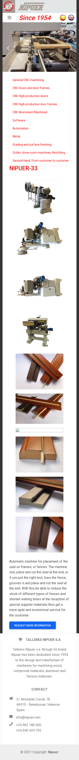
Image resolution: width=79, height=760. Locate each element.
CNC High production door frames (35, 104)
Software (19, 120)
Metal (16, 136)
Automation (21, 128)
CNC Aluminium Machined (30, 112)
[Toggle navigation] (9, 18)
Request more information (32, 625)
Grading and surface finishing (32, 144)
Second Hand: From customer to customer (41, 160)
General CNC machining (28, 80)
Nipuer (53, 752)
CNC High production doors (30, 96)
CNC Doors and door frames (31, 88)
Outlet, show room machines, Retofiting (39, 152)
